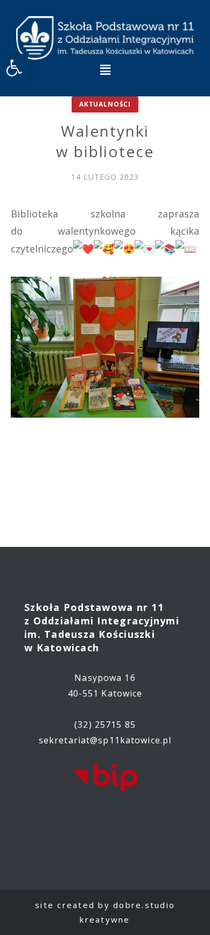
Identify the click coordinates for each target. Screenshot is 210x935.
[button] (105, 70)
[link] (14, 68)
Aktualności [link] (105, 104)
